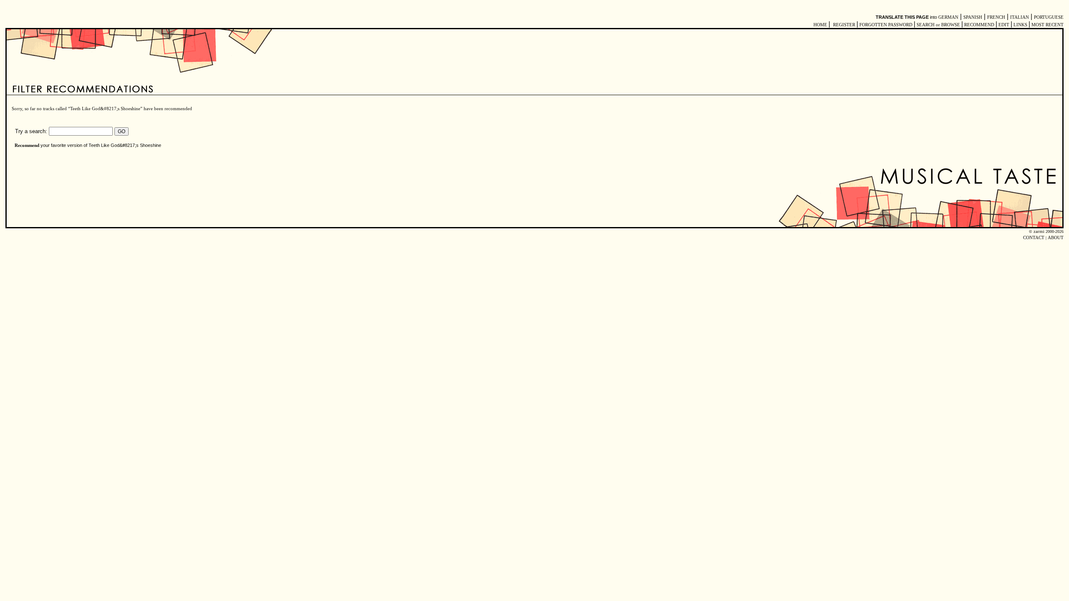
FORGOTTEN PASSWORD (886, 25)
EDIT (1004, 25)
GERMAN (948, 17)
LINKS (1020, 25)
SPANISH (972, 17)
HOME (820, 25)
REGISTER (844, 25)
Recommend (27, 145)
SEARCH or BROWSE (938, 25)
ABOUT (1056, 237)
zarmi (1039, 231)
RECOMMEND (979, 25)
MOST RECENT (1047, 25)
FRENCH (996, 17)
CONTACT (1033, 237)
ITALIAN (1019, 17)
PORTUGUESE (1049, 17)
